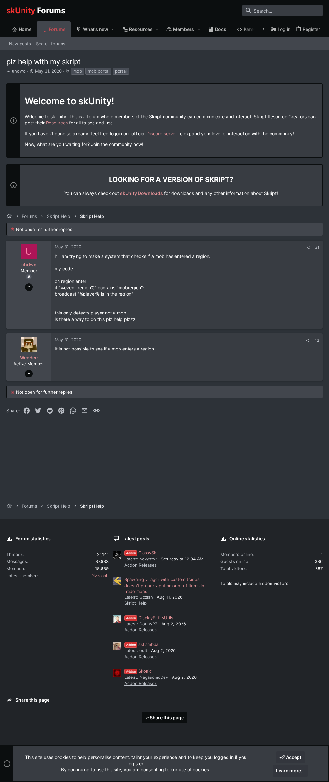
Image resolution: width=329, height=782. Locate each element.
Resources (57, 122)
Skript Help (135, 602)
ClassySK (141, 552)
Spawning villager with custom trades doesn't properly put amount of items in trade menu (164, 585)
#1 (317, 247)
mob (77, 71)
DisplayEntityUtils (149, 617)
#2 (316, 340)
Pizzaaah (100, 575)
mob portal (98, 71)
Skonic (139, 671)
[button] (113, 29)
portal (121, 71)
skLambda (142, 644)
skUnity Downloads (141, 193)
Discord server (162, 133)
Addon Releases (140, 565)
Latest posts (135, 538)
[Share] (308, 248)
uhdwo (19, 71)
